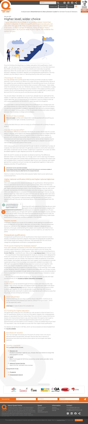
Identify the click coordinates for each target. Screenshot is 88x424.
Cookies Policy (61, 420)
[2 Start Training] (65, 390)
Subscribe (40, 410)
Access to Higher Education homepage (30, 278)
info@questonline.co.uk (74, 410)
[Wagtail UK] (75, 390)
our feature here (39, 253)
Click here (9, 306)
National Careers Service (17, 363)
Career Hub (53, 6)
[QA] (55, 390)
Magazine (63, 6)
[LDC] (45, 390)
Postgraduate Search (16, 375)
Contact (70, 6)
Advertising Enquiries (43, 412)
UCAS (11, 357)
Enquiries (54, 407)
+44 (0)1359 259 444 (73, 408)
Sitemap (54, 410)
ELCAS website (11, 328)
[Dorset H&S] (34, 390)
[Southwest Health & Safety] (13, 390)
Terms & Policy (55, 409)
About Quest (41, 409)
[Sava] (24, 390)
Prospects (13, 372)
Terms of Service (74, 401)
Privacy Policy (66, 401)
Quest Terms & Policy (43, 401)
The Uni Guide (10, 118)
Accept (79, 420)
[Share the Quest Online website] (76, 2)
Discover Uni (13, 351)
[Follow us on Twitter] (64, 2)
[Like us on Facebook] (72, 2)
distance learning (16, 287)
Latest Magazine (42, 407)
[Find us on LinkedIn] (68, 2)
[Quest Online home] (5, 6)
